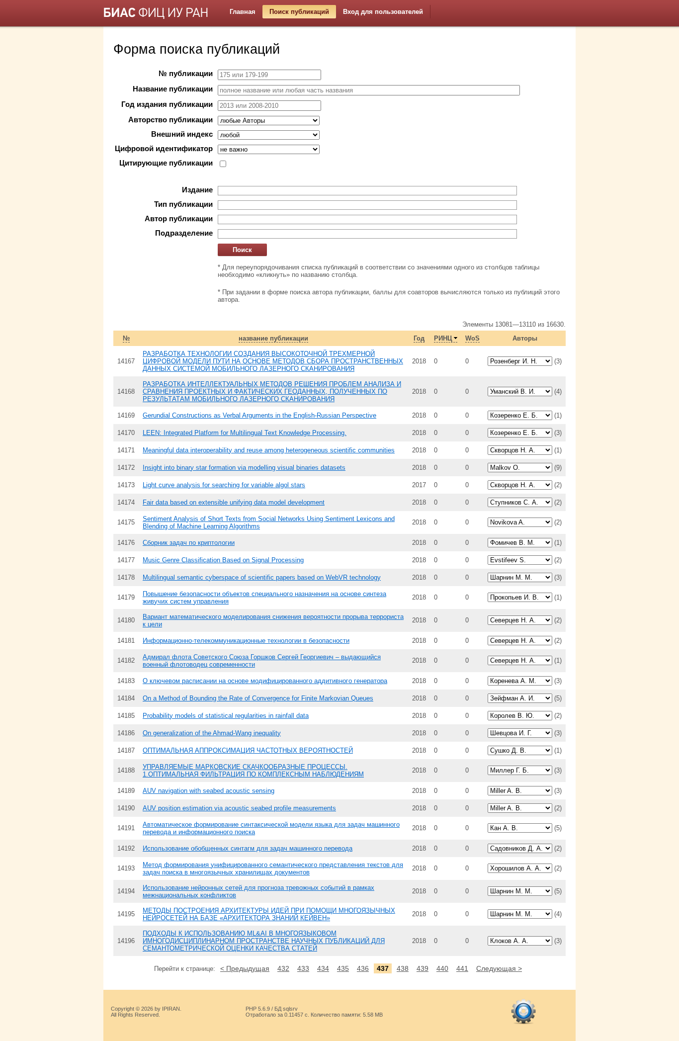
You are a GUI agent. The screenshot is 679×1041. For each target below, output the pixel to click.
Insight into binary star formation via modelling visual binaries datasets (244, 467)
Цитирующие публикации (166, 163)
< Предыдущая (244, 968)
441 (462, 968)
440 (442, 968)
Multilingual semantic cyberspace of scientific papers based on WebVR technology (262, 577)
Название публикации (173, 89)
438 (403, 968)
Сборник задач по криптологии (189, 542)
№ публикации (186, 74)
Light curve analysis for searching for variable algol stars (224, 485)
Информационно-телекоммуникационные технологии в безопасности (246, 640)
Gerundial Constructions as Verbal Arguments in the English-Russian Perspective (259, 415)
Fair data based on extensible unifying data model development (234, 502)
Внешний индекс (182, 134)
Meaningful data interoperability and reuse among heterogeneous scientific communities (269, 450)
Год (419, 338)
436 (363, 968)
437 (383, 968)
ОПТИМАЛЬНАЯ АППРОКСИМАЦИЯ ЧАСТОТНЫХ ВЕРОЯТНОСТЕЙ (248, 750)
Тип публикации (183, 204)
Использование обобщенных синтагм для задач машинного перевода (247, 848)
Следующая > (499, 968)
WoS (472, 338)
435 (343, 968)
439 (422, 968)
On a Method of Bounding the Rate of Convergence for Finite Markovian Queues (258, 698)
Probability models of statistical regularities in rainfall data (226, 715)
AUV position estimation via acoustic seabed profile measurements (239, 808)
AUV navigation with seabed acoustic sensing (208, 790)
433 (303, 968)
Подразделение (184, 233)
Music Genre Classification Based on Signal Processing (223, 560)
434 (323, 968)
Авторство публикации (170, 120)
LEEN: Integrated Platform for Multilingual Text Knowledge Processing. (244, 432)
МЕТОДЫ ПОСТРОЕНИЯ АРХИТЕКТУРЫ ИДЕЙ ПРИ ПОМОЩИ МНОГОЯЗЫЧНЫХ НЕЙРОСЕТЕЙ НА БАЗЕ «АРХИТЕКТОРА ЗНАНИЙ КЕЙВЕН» (269, 914)
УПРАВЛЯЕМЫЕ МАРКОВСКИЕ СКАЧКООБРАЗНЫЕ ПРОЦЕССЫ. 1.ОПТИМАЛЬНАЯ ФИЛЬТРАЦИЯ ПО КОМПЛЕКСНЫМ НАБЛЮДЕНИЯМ (253, 770)
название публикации (273, 338)
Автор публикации (179, 219)
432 (283, 968)
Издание (197, 190)
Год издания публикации (167, 104)
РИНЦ (443, 338)
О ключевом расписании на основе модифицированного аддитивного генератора (265, 681)
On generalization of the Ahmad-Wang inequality (212, 733)
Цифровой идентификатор (164, 149)
